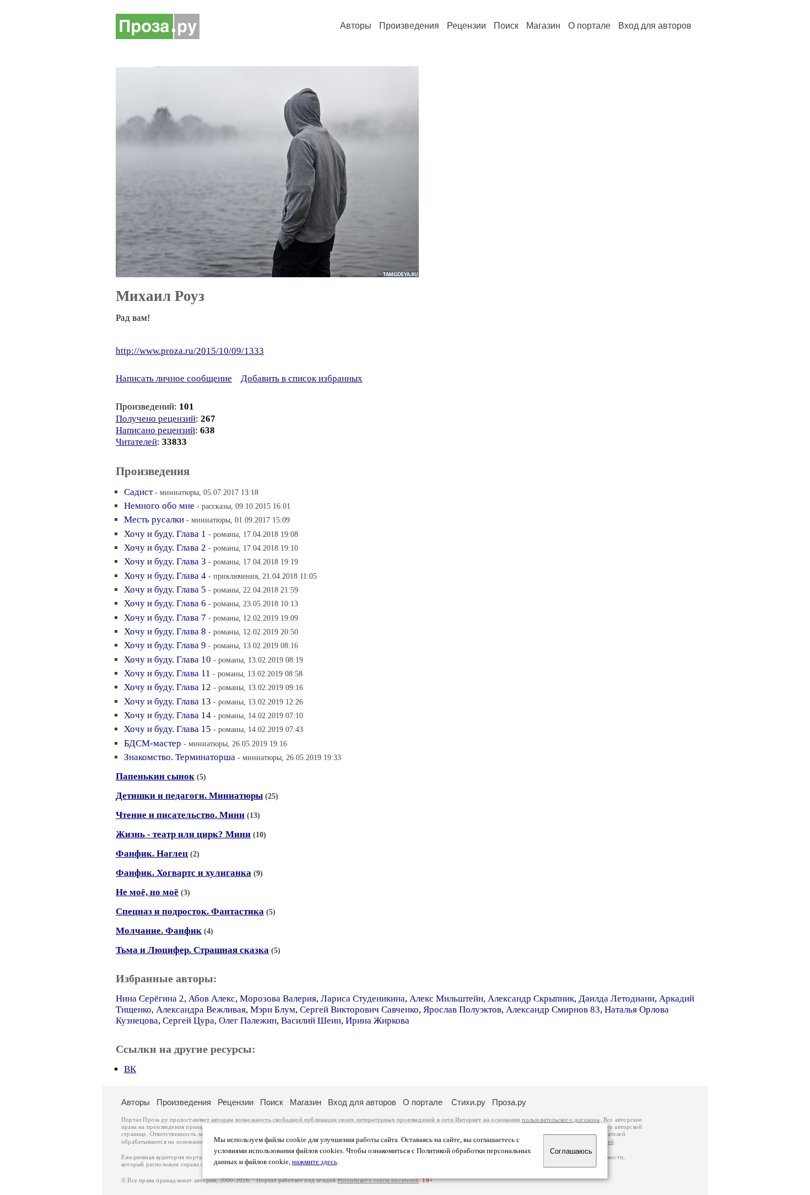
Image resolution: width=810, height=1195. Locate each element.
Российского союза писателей (378, 1180)
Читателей (136, 442)
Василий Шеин (311, 1020)
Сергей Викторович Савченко (359, 1009)
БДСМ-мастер (152, 743)
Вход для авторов (655, 25)
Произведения (409, 25)
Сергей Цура (188, 1020)
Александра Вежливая (201, 1009)
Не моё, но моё (147, 892)
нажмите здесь (314, 1162)
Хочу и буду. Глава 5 (165, 589)
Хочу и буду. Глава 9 (165, 645)
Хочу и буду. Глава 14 (167, 715)
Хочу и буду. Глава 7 (165, 617)
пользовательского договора (561, 1120)
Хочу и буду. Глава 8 (165, 631)
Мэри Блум (272, 1009)
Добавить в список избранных (302, 378)
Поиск (506, 25)
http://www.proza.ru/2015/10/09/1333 (190, 351)
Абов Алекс (211, 998)
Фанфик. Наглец (152, 853)
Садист (138, 492)
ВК (130, 1069)
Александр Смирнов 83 (553, 1009)
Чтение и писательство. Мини (180, 815)
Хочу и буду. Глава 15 (167, 729)
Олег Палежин (248, 1020)
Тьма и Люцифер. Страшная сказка (192, 950)
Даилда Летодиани (617, 998)
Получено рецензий (156, 418)
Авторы (355, 25)
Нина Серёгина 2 (150, 998)
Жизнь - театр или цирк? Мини (183, 834)
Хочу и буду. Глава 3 (165, 561)
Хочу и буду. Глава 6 (165, 603)
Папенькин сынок (155, 776)
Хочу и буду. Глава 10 (167, 659)
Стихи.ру (468, 1102)
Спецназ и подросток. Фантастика (190, 911)
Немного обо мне (159, 505)
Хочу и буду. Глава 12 (167, 687)
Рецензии (466, 25)
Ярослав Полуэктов (462, 1009)
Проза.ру (509, 1102)
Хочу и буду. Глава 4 (165, 575)
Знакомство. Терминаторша (179, 757)
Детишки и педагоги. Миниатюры (189, 795)
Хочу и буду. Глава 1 (165, 534)
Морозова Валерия (278, 998)
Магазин (543, 25)
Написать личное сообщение (174, 378)
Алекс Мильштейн (446, 998)
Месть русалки (154, 519)
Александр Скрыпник (531, 998)
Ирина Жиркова (377, 1020)
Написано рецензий (155, 430)
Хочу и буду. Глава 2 (165, 547)
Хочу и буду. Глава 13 (167, 701)
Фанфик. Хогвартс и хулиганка (183, 873)
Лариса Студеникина (363, 998)
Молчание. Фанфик (159, 930)
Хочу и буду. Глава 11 (167, 673)
